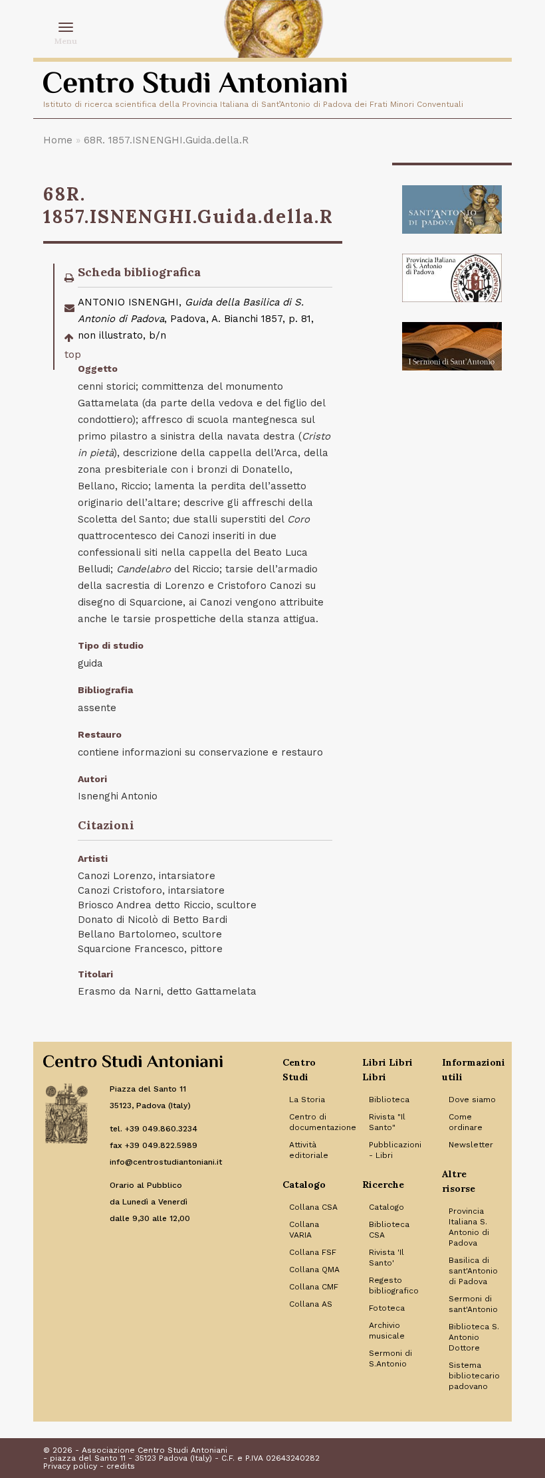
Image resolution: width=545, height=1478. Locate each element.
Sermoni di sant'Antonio (473, 1304)
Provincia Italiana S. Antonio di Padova (469, 1227)
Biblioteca (389, 1099)
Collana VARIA (304, 1230)
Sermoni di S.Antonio (390, 1358)
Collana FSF (312, 1252)
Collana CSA (313, 1207)
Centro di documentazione (315, 1122)
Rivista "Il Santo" (387, 1122)
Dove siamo (472, 1099)
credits (120, 1466)
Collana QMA (314, 1269)
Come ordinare (466, 1122)
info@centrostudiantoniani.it (166, 1162)
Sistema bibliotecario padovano (474, 1375)
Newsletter (471, 1144)
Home (57, 140)
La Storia (307, 1099)
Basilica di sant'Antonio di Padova (473, 1271)
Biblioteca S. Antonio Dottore (474, 1337)
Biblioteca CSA (389, 1230)
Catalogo (386, 1207)
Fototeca (387, 1308)
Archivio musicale (387, 1331)
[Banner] (452, 209)
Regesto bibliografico (394, 1285)
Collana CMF (313, 1286)
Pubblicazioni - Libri (395, 1150)
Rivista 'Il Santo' (386, 1258)
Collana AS (310, 1304)
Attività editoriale (308, 1150)
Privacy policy (70, 1466)
